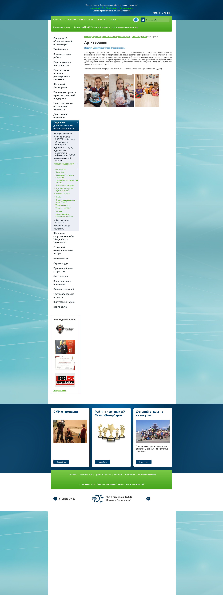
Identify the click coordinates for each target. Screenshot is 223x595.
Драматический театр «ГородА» (64, 176)
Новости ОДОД (62, 226)
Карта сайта (60, 306)
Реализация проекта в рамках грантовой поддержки (64, 95)
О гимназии (70, 19)
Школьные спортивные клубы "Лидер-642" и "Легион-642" (63, 238)
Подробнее (61, 462)
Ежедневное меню (62, 27)
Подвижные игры (62, 194)
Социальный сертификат (61, 143)
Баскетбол (59, 172)
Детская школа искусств (62, 221)
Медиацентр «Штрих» (64, 185)
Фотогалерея (60, 276)
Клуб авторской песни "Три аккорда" (66, 181)
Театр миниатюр (62, 205)
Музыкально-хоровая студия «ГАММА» (64, 190)
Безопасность (61, 258)
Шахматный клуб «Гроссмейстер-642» (64, 215)
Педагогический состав (63, 159)
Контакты (114, 19)
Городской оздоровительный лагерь (63, 250)
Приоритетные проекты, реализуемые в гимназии (61, 75)
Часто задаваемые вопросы (63, 295)
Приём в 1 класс (87, 19)
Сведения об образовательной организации (63, 41)
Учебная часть (61, 49)
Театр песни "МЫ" (63, 208)
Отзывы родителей (63, 289)
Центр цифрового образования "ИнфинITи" (63, 106)
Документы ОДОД (64, 147)
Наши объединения (64, 164)
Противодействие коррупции (63, 270)
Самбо (58, 197)
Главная (57, 19)
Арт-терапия (60, 169)
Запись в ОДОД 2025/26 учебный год (65, 138)
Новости (102, 19)
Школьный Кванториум (60, 86)
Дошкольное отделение (60, 116)
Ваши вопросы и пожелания (62, 283)
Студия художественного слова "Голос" (66, 201)
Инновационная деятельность (62, 64)
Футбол (58, 211)
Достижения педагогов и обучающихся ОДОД (65, 153)
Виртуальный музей (64, 302)
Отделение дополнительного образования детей (63, 125)
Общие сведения (63, 134)
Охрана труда (60, 263)
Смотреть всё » (59, 391)
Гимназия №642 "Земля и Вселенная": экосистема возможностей (106, 27)
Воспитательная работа (62, 56)
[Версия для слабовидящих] (136, 20)
